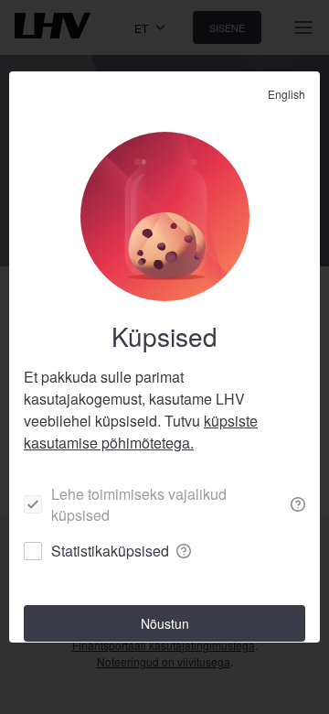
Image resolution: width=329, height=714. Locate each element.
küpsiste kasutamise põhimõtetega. (141, 431)
